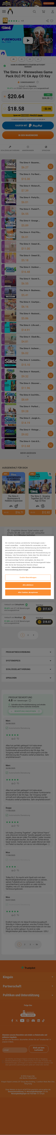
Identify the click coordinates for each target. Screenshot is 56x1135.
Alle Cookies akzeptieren (28, 592)
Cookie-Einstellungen (28, 577)
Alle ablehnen (28, 585)
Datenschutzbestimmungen (21, 567)
